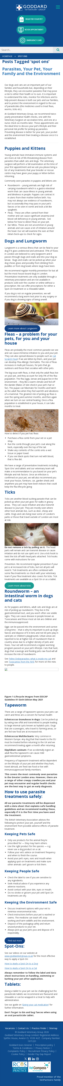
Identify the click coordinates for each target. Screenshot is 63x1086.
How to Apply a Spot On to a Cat (21, 968)
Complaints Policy (16, 1051)
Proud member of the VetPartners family (49, 1078)
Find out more (15, 940)
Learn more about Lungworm (22, 328)
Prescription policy (44, 1045)
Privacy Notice (42, 1048)
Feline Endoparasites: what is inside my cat (30, 658)
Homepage (7, 56)
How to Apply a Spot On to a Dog (21, 963)
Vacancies (10, 1028)
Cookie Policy (18, 1054)
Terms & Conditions (23, 1048)
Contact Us (23, 1028)
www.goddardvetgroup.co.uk (19, 955)
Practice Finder (39, 1028)
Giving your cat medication (35, 1004)
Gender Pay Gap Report (39, 1054)
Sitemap (53, 1028)
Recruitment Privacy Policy (41, 1051)
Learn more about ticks (19, 585)
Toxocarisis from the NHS (21, 661)
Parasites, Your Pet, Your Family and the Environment (31, 71)
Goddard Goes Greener (20, 1045)
